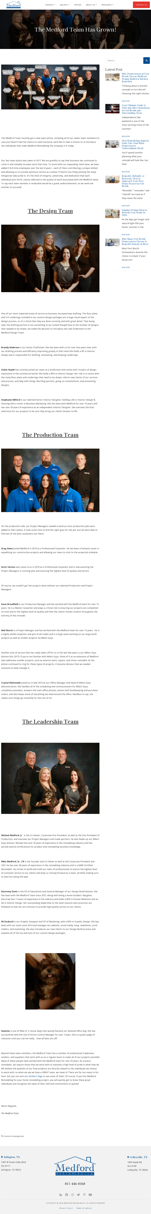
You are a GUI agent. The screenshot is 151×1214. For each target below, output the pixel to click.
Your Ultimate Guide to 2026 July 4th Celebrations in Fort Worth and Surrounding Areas (136, 109)
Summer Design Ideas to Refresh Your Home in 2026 (134, 212)
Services (49, 5)
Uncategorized (18, 1136)
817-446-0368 (75, 1183)
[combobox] (124, 60)
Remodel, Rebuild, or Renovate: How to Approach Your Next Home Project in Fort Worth (133, 180)
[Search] (146, 60)
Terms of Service (84, 1208)
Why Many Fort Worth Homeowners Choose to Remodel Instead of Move (135, 241)
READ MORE (126, 101)
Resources (106, 5)
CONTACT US (141, 5)
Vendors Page (35, 1076)
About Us (90, 5)
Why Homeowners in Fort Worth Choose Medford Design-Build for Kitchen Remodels (135, 77)
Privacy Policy (67, 1208)
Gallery (63, 5)
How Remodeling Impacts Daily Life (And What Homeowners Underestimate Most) (135, 144)
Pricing (77, 5)
